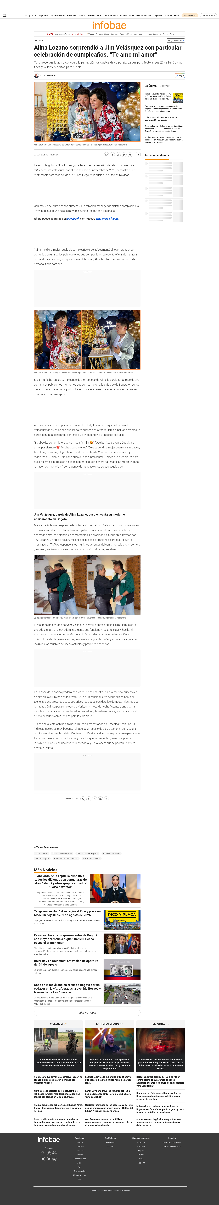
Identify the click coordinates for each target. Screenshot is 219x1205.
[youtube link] (43, 1159)
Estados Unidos (58, 15)
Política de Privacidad (172, 1146)
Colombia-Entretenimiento (66, 858)
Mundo (123, 15)
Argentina (43, 15)
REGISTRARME (190, 15)
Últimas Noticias (143, 15)
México (91, 15)
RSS (79, 1179)
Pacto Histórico (126, 34)
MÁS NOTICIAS (87, 1012)
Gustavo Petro (168, 34)
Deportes (158, 15)
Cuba (131, 15)
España (81, 15)
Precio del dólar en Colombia (107, 34)
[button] (4, 15)
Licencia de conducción (142, 34)
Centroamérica (111, 15)
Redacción (110, 1142)
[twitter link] (49, 1153)
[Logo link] (109, 25)
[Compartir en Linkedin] (124, 154)
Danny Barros (50, 75)
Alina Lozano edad (111, 853)
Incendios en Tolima (69, 34)
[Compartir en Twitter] (118, 154)
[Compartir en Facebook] (112, 154)
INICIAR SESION (208, 15)
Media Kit (141, 1163)
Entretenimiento (172, 15)
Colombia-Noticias (91, 858)
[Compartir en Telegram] (130, 154)
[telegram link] (49, 1159)
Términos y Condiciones (172, 1142)
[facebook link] (43, 1153)
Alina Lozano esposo (62, 853)
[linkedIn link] (54, 1159)
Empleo (110, 1146)
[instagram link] (54, 1153)
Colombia (71, 15)
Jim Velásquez (42, 858)
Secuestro (157, 34)
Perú (99, 15)
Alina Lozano (41, 853)
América (79, 1142)
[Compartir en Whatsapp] (106, 154)
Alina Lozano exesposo (87, 853)
